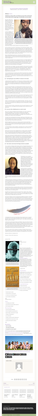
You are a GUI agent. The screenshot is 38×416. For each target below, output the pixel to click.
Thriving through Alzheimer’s (29, 396)
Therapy (10, 409)
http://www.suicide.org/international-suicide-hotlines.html (14, 333)
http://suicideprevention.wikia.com (10, 331)
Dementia (28, 407)
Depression (31, 407)
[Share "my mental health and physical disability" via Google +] (19, 379)
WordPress (18, 414)
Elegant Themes (9, 414)
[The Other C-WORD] (7, 391)
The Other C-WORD (7, 395)
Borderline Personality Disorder (20, 407)
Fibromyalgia (10, 408)
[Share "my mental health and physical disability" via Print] (26, 379)
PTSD (4, 409)
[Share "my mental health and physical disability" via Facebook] (15, 379)
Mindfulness (25, 408)
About (4, 407)
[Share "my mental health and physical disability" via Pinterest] (20, 379)
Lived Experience (25, 9)
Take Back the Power (22, 395)
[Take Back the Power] (22, 391)
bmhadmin (15, 9)
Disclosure (4, 408)
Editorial (7, 408)
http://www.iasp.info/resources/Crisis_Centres (16, 332)
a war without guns (15, 395)
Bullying (25, 407)
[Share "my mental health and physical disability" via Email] (24, 379)
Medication (14, 408)
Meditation (17, 408)
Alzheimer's (6, 407)
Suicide (8, 409)
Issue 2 (16, 351)
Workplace (12, 409)
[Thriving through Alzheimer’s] (30, 391)
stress (6, 409)
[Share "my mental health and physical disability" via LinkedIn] (22, 379)
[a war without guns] (15, 391)
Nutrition (32, 408)
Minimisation (29, 408)
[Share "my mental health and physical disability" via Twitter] (17, 379)
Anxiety (10, 407)
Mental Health (21, 408)
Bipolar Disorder (13, 407)
